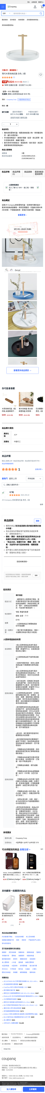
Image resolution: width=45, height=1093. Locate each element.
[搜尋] (41, 13)
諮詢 (37, 521)
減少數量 (17, 124)
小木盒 (14, 962)
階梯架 (38, 952)
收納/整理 (21, 20)
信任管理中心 (16, 1037)
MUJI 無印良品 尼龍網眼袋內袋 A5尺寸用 (17, 1017)
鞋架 (17, 940)
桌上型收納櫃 (30, 937)
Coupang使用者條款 (32, 1034)
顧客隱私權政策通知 (31, 1037)
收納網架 (32, 959)
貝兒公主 (5, 969)
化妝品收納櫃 (19, 937)
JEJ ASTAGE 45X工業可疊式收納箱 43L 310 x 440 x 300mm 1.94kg (21, 981)
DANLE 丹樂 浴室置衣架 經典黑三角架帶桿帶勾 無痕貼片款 (21, 1014)
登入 (28, 2)
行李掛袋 (13, 969)
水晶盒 (27, 969)
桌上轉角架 (7, 1020)
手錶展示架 (5, 956)
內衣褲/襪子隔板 (7, 937)
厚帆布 (15, 959)
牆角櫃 (20, 962)
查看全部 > (25, 849)
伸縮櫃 (15, 972)
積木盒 (20, 969)
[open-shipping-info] (21, 94)
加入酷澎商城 (6, 1043)
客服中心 (41, 2)
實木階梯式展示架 (9, 990)
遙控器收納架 (6, 959)
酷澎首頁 (5, 20)
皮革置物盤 (23, 966)
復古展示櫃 (33, 966)
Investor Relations (17, 1034)
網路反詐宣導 (18, 1043)
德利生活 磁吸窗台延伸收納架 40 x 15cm (17, 1002)
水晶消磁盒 (5, 966)
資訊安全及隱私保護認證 (28, 1040)
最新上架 (13, 478)
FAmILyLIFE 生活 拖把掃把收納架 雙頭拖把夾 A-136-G (21, 996)
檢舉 (36, 575)
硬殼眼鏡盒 (23, 972)
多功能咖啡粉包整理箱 (11, 984)
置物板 (14, 956)
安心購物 (5, 1040)
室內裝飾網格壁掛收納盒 (12, 1011)
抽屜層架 (21, 956)
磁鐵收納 (21, 952)
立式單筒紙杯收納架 (10, 999)
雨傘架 (24, 940)
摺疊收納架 (23, 959)
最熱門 (5, 478)
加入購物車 (11, 1089)
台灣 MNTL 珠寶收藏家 (11, 1023)
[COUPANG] (9, 1060)
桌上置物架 (5, 962)
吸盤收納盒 (30, 956)
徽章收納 (32, 972)
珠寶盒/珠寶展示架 (8, 940)
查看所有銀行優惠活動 (18, 118)
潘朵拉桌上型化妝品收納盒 (12, 1008)
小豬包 (34, 969)
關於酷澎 (4, 1034)
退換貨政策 (5, 1037)
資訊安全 (14, 1040)
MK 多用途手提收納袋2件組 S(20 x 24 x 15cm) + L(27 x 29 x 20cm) (21, 1005)
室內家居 (13, 20)
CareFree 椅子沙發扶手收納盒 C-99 (15, 987)
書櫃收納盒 (30, 952)
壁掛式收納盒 (6, 972)
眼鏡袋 (4, 952)
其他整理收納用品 (32, 20)
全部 (4, 13)
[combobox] (34, 478)
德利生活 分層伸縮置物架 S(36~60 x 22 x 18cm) (19, 993)
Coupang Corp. (18, 100)
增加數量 (4, 124)
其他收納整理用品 (7, 25)
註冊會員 (34, 2)
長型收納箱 (12, 952)
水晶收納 (14, 966)
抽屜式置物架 (29, 962)
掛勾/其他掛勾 (6, 943)
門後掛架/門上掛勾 (34, 940)
